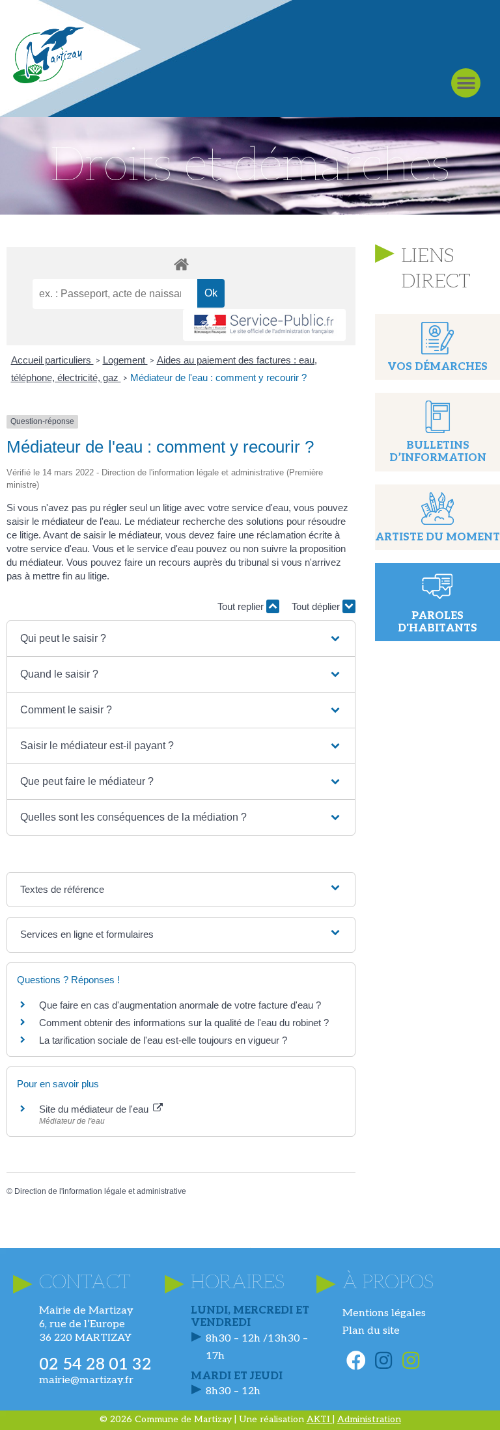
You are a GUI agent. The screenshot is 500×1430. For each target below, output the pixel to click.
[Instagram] (383, 1360)
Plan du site (371, 1331)
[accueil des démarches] (181, 264)
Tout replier (241, 606)
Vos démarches (437, 367)
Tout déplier (317, 606)
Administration (369, 1419)
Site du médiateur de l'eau (95, 1109)
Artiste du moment (437, 537)
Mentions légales (384, 1313)
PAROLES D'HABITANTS (437, 622)
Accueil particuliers (52, 359)
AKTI (320, 1419)
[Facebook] (356, 1360)
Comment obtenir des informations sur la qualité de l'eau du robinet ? (184, 1022)
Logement (125, 359)
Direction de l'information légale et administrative (100, 1191)
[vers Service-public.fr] (264, 325)
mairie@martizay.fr (86, 1380)
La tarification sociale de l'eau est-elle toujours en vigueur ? (163, 1040)
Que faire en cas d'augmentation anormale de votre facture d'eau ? (180, 1005)
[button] (465, 83)
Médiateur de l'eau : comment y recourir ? (218, 377)
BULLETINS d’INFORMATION (437, 452)
